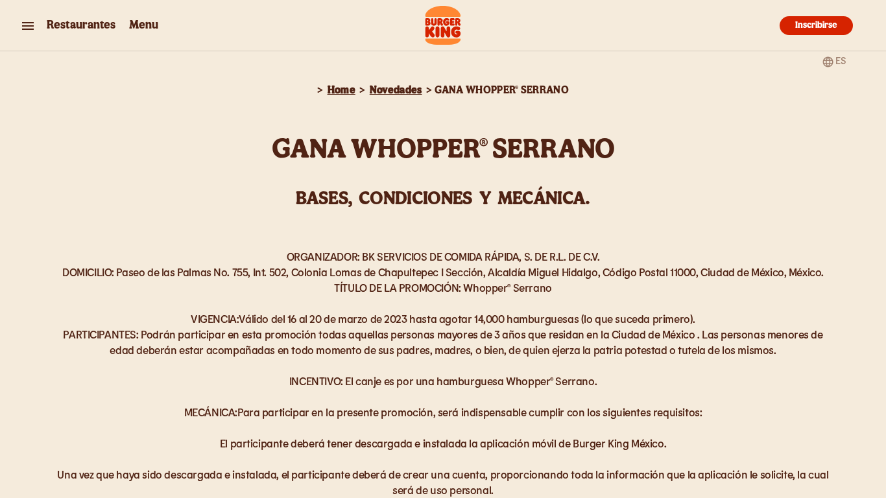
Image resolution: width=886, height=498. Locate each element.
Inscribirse (816, 25)
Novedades (396, 90)
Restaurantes (81, 25)
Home (341, 90)
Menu (143, 25)
